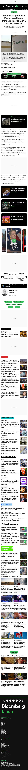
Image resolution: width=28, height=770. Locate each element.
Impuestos (17, 307)
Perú (2, 726)
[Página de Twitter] (7, 701)
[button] (25, 32)
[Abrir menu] (1, 6)
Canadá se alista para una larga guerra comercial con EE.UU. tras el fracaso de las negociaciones (20, 645)
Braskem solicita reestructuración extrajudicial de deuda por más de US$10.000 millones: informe (7, 645)
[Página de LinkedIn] (17, 701)
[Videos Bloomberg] (14, 524)
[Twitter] (12, 295)
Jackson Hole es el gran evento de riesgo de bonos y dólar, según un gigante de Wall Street (10, 499)
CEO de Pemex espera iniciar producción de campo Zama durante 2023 (18, 190)
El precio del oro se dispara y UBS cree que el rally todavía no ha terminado (9, 334)
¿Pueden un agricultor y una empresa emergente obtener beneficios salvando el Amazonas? (9, 555)
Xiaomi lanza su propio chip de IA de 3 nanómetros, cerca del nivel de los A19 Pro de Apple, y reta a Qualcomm (19, 277)
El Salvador (3, 732)
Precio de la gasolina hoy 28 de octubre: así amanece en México (18, 204)
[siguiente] (26, 277)
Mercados (3, 740)
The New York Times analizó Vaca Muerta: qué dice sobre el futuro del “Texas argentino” (10, 361)
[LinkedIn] (15, 295)
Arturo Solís (5, 63)
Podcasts (3, 746)
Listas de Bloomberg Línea (6, 747)
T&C (2, 757)
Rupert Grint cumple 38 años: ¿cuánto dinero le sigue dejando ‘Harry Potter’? (20, 668)
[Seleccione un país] (3, 6)
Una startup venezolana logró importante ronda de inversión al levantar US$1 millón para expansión (10, 482)
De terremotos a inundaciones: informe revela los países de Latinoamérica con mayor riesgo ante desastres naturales (10, 571)
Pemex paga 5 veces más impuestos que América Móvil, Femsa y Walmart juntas (18, 119)
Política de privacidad (5, 753)
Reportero (11, 292)
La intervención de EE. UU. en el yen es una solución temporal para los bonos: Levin (10, 542)
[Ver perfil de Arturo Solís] (5, 293)
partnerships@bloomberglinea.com (8, 763)
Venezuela (3, 724)
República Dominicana (5, 733)
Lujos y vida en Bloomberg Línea (12, 656)
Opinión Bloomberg (7, 504)
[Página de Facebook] (4, 701)
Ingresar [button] (25, 6)
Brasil (2, 720)
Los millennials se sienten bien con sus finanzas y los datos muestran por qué (19, 683)
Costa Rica (3, 731)
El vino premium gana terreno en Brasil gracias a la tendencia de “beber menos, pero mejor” (7, 684)
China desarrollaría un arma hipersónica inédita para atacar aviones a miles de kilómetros (10, 380)
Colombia (3, 723)
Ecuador (3, 728)
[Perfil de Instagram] (13, 701)
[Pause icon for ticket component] (1, 9)
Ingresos (19, 304)
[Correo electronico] (10, 295)
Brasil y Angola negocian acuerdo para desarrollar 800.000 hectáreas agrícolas (7, 590)
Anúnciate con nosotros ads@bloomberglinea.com (11, 764)
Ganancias (11, 307)
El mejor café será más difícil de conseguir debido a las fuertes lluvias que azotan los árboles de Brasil (10, 563)
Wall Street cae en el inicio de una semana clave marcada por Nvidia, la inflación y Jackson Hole (10, 425)
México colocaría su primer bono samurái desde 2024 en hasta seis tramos (19, 590)
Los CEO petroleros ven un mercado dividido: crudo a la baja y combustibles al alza (20, 607)
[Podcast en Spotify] (23, 701)
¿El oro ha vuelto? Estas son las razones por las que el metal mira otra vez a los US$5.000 (10, 490)
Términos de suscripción (6, 755)
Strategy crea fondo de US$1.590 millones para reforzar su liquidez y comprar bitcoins (9, 387)
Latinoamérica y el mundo (6, 718)
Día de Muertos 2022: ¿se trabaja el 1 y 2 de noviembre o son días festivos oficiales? (18, 218)
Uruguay (3, 730)
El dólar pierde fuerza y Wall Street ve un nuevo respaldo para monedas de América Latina (9, 442)
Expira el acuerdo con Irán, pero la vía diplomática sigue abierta (9, 529)
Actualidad (3, 743)
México (8, 304)
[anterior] (2, 277)
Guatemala (3, 734)
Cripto (2, 744)
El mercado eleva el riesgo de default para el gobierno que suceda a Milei (7, 607)
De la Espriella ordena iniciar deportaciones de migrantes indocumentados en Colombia (10, 367)
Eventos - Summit (4, 762)
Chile (2, 725)
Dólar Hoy (3, 742)
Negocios (14, 12)
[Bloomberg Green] (14, 548)
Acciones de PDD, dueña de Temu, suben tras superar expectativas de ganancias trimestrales (8, 276)
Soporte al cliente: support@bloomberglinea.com (10, 765)
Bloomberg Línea (8, 301)
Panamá (2, 729)
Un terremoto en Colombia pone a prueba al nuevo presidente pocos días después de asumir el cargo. (10, 536)
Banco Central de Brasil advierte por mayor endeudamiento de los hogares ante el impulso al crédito (10, 374)
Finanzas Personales (5, 745)
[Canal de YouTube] (10, 701)
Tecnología (3, 756)
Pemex (14, 304)
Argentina (3, 722)
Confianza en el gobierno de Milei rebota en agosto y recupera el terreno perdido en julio (10, 394)
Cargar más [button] (14, 652)
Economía (3, 739)
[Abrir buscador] (22, 6)
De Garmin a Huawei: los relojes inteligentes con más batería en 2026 (7, 668)
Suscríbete (3, 752)
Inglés (13, 67)
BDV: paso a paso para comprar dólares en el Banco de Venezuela (10, 433)
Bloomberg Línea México (18, 301)
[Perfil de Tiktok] (20, 701)
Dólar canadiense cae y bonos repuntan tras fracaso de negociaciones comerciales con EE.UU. (9, 451)
